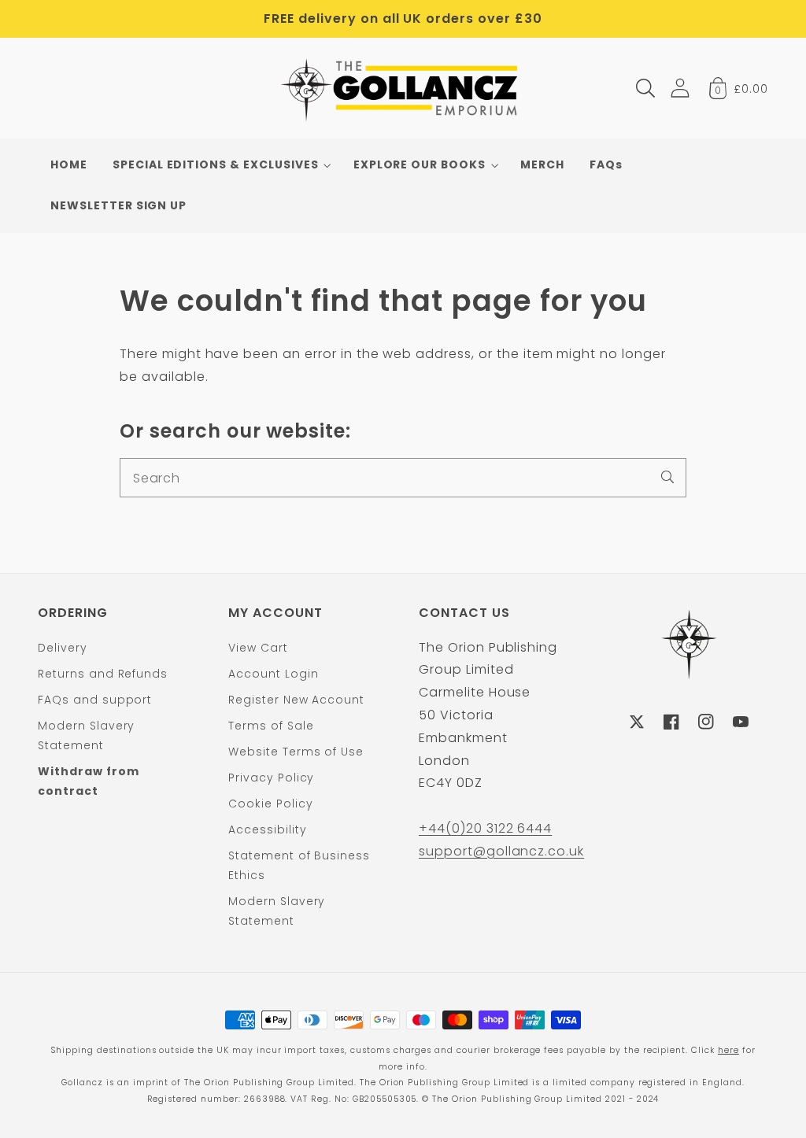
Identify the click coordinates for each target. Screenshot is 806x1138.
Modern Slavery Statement (86, 735)
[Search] (667, 477)
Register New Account (296, 700)
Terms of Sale (270, 725)
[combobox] (403, 478)
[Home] (403, 88)
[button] (645, 88)
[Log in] (680, 88)
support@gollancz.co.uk (501, 851)
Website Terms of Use (296, 751)
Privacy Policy (271, 777)
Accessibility (267, 829)
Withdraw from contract (88, 781)
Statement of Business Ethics (299, 865)
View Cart (258, 648)
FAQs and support (95, 700)
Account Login (273, 674)
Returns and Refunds (103, 674)
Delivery (62, 648)
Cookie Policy (270, 803)
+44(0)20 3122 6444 (485, 828)
